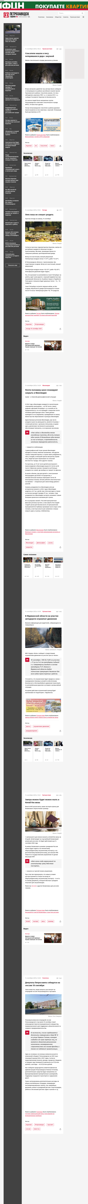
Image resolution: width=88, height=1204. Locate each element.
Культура (27, 341)
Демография (41, 543)
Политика (41, 17)
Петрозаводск (39, 324)
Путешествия (46, 611)
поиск (52, 146)
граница (50, 921)
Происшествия (75, 17)
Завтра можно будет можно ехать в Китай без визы (41, 717)
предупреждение (31, 731)
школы (50, 543)
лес (36, 146)
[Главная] (6, 17)
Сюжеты (65, 17)
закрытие (29, 547)
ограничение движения (41, 726)
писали (34, 886)
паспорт (35, 921)
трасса (28, 726)
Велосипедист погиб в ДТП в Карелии (37, 137)
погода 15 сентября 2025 (34, 328)
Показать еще (12, 265)
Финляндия (46, 385)
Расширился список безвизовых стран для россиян (42, 912)
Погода (44, 210)
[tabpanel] (27, 166)
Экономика (49, 17)
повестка (37, 1129)
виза (43, 921)
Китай (28, 921)
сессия (28, 1129)
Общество (58, 17)
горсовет (50, 1125)
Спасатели (43, 146)
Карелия (29, 146)
